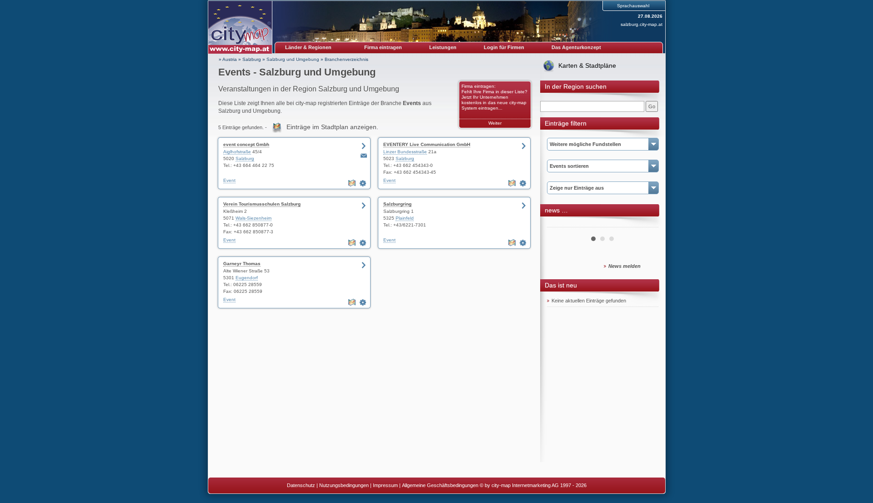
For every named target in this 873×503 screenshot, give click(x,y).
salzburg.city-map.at (641, 24)
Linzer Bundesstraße (405, 151)
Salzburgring (397, 203)
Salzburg (251, 59)
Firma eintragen (383, 47)
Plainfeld (405, 218)
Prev (559, 223)
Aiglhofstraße (237, 151)
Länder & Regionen (308, 47)
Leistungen (443, 47)
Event (229, 180)
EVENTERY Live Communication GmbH (426, 144)
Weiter (495, 123)
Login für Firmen (504, 47)
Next (646, 223)
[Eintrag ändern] (363, 183)
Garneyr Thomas (242, 263)
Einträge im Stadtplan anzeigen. (332, 127)
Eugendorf (247, 277)
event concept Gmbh (246, 144)
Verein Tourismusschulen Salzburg (262, 203)
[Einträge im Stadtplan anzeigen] (352, 183)
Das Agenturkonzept (576, 47)
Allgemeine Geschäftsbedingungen (440, 485)
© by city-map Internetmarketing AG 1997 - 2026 (533, 485)
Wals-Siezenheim (253, 218)
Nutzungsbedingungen (344, 485)
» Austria (228, 59)
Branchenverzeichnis (346, 59)
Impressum (385, 485)
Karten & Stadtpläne (587, 65)
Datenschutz (301, 485)
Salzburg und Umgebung (292, 59)
